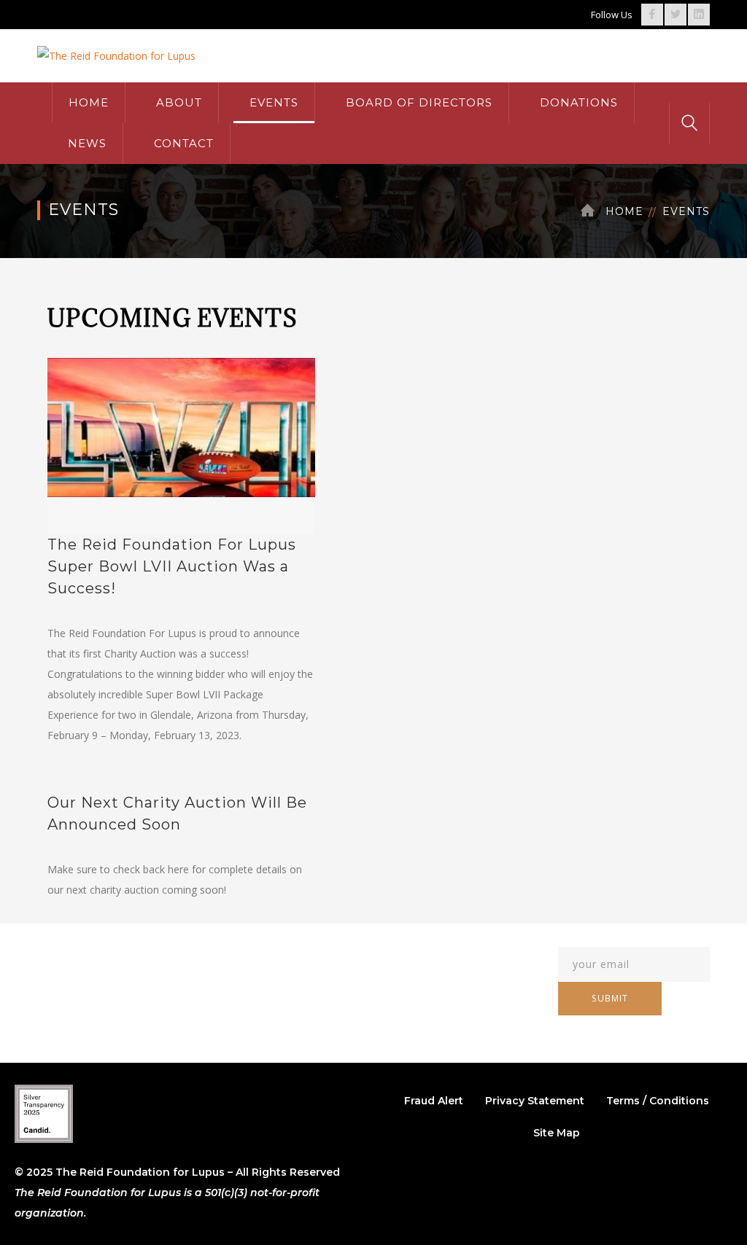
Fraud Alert (433, 1100)
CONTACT (184, 143)
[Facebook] (652, 15)
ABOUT (179, 102)
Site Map (556, 1132)
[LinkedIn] (699, 15)
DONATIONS (579, 102)
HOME (89, 102)
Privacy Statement (534, 1100)
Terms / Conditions (657, 1100)
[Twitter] (675, 15)
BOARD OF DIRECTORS (419, 102)
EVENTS (273, 102)
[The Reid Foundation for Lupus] (116, 55)
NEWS (87, 143)
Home (624, 211)
